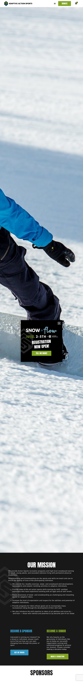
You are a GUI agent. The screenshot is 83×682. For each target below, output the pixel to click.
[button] (54, 3)
